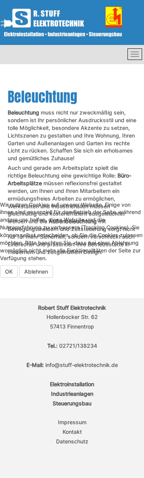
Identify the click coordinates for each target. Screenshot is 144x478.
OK (9, 271)
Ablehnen (36, 271)
